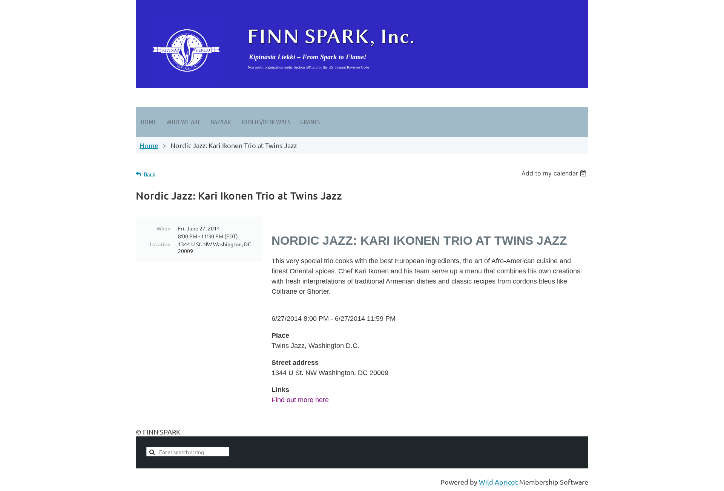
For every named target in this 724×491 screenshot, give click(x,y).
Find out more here (300, 400)
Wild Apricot (498, 482)
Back (149, 174)
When (163, 228)
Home (149, 145)
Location (160, 244)
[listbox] (555, 173)
